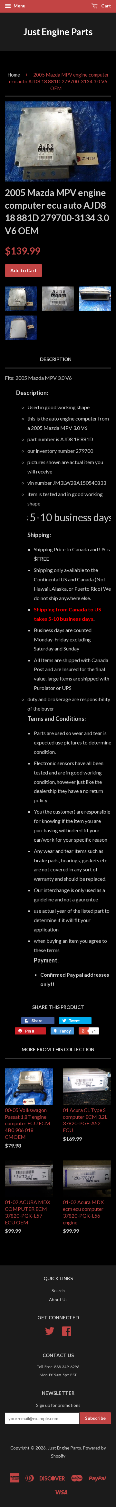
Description (56, 359)
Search (58, 1290)
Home (13, 75)
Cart (105, 5)
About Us (58, 1299)
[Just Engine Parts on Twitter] (49, 1333)
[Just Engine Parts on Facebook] (67, 1333)
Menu (19, 5)
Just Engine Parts (58, 31)
